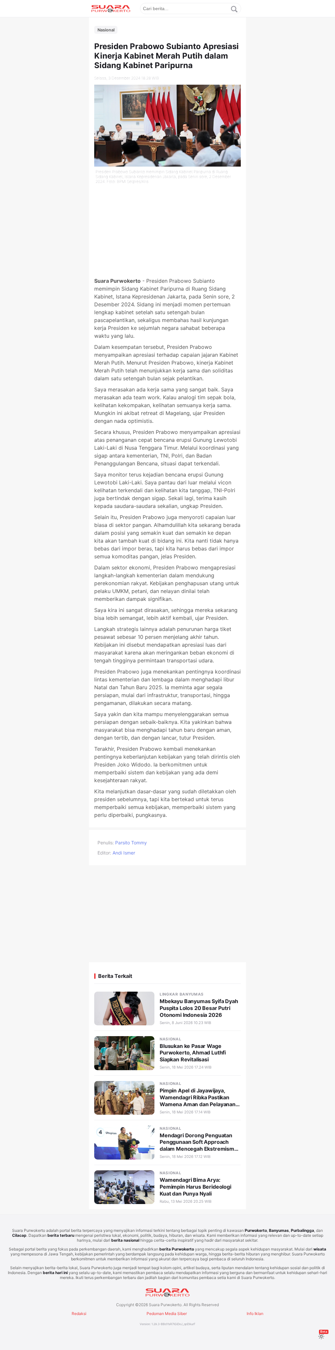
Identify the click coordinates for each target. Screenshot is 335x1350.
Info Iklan (255, 1313)
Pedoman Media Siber (167, 1313)
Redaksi (79, 1313)
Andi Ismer (124, 852)
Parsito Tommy (131, 842)
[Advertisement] (167, 231)
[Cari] (234, 9)
